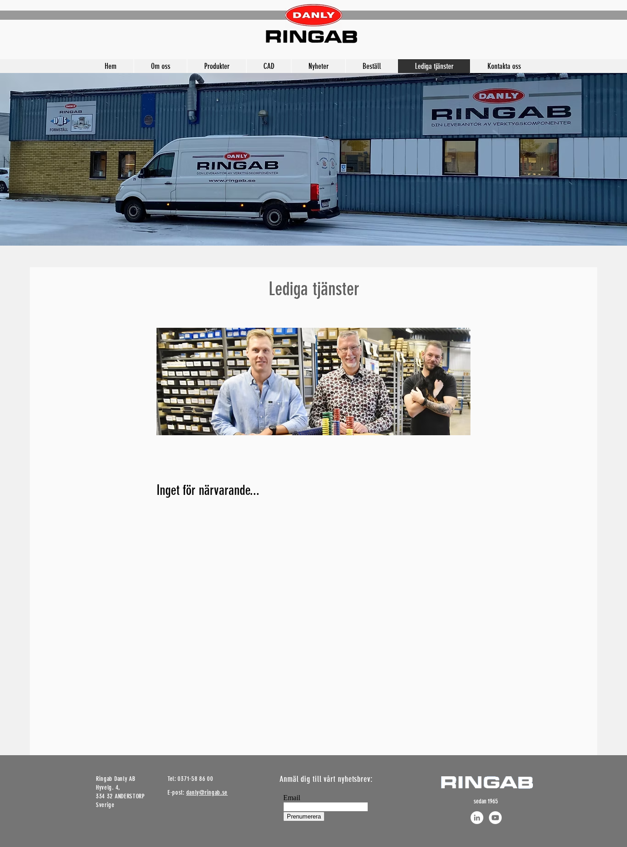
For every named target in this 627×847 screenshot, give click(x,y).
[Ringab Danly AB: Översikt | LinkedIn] (476, 817)
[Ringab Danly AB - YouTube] (495, 817)
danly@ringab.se (207, 793)
